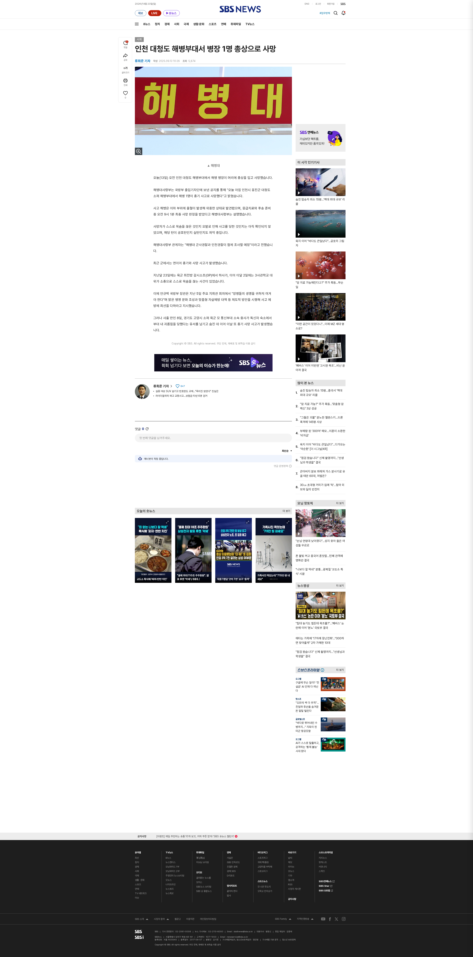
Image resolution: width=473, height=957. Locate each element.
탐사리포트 (232, 885)
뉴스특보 (169, 893)
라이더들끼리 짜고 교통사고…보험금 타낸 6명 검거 (181, 395)
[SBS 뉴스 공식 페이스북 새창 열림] (330, 919)
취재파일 (236, 24)
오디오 (199, 871)
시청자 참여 (161, 919)
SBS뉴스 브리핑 (203, 886)
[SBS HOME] (343, 4)
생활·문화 (198, 24)
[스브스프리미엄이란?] (323, 670)
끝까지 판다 (232, 891)
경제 (167, 24)
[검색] (335, 13)
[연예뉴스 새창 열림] (321, 138)
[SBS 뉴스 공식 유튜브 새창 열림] (323, 919)
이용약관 (190, 919)
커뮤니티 (323, 866)
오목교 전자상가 (265, 891)
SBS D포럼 (324, 890)
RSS (290, 884)
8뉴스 (146, 24)
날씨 (290, 857)
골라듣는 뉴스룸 (203, 877)
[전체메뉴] (136, 24)
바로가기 (292, 851)
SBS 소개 (141, 919)
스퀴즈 (322, 871)
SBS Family (283, 919)
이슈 (137, 897)
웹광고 (178, 919)
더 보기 (285, 510)
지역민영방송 (305, 919)
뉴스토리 (169, 889)
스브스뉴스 (263, 880)
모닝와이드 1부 (172, 866)
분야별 (138, 851)
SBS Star (324, 885)
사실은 (230, 857)
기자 (290, 875)
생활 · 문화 (139, 880)
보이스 (199, 882)
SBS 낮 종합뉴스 (204, 891)
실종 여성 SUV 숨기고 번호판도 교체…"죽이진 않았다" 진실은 (187, 391)
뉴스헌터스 (171, 862)
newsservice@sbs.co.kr (237, 937)
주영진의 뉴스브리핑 (175, 875)
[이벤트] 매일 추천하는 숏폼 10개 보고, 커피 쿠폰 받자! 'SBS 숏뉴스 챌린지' (195, 836)
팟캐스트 (323, 862)
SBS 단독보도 (233, 862)
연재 (229, 851)
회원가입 (330, 4)
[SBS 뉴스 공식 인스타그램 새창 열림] (343, 919)
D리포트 (230, 875)
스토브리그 (263, 871)
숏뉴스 (291, 871)
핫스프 (298, 699)
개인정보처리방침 (208, 919)
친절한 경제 (232, 866)
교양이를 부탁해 (265, 866)
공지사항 (292, 899)
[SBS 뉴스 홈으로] (240, 9)
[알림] (343, 13)
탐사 (229, 895)
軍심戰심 (200, 857)
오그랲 (298, 679)
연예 (223, 24)
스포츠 (213, 24)
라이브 (291, 866)
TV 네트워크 (141, 893)
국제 (186, 24)
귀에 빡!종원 (263, 862)
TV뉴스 (250, 24)
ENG (307, 4)
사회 (176, 24)
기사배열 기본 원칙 (270, 940)
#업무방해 (325, 13)
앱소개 (291, 880)
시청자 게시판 (294, 889)
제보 (290, 862)
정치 (157, 24)
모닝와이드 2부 (173, 871)
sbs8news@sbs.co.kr (243, 931)
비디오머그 (263, 851)
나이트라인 (171, 884)
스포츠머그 (263, 857)
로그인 (318, 4)
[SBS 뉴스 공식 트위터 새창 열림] (336, 918)
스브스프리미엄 (326, 851)
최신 (137, 857)
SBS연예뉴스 (325, 881)
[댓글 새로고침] (147, 429)
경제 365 (231, 871)
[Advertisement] (213, 487)
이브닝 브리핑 (202, 862)
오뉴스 (169, 880)
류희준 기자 (161, 386)
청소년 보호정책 (289, 940)
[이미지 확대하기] (138, 151)
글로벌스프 (300, 719)
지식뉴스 (323, 857)
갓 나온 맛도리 (264, 886)
